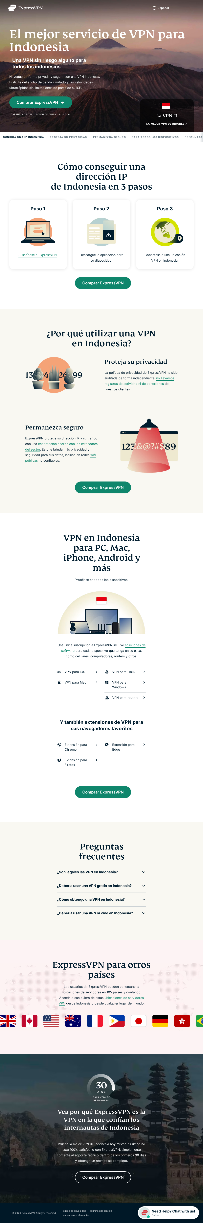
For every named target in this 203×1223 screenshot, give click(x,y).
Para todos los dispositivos (155, 137)
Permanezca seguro (109, 137)
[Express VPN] (25, 8)
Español (163, 8)
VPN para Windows (119, 684)
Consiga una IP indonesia (23, 137)
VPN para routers (125, 698)
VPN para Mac (75, 682)
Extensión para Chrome (76, 747)
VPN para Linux (123, 672)
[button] (98, 872)
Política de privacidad (74, 1210)
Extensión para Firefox (76, 762)
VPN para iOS (75, 672)
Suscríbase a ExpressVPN (38, 255)
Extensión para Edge (123, 747)
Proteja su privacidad (68, 137)
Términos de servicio (101, 1210)
